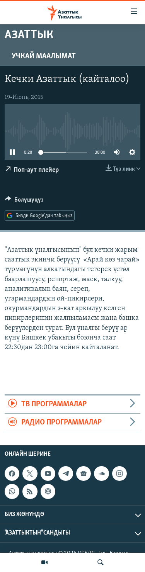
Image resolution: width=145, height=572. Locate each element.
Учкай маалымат (44, 56)
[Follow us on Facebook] (12, 473)
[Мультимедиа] (44, 562)
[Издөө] (100, 562)
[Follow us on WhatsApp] (12, 491)
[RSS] (29, 491)
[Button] (24, 201)
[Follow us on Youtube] (48, 473)
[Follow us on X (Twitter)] (29, 473)
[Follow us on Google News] (83, 473)
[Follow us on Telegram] (65, 473)
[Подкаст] (48, 491)
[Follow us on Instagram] (119, 473)
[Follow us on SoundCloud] (101, 473)
